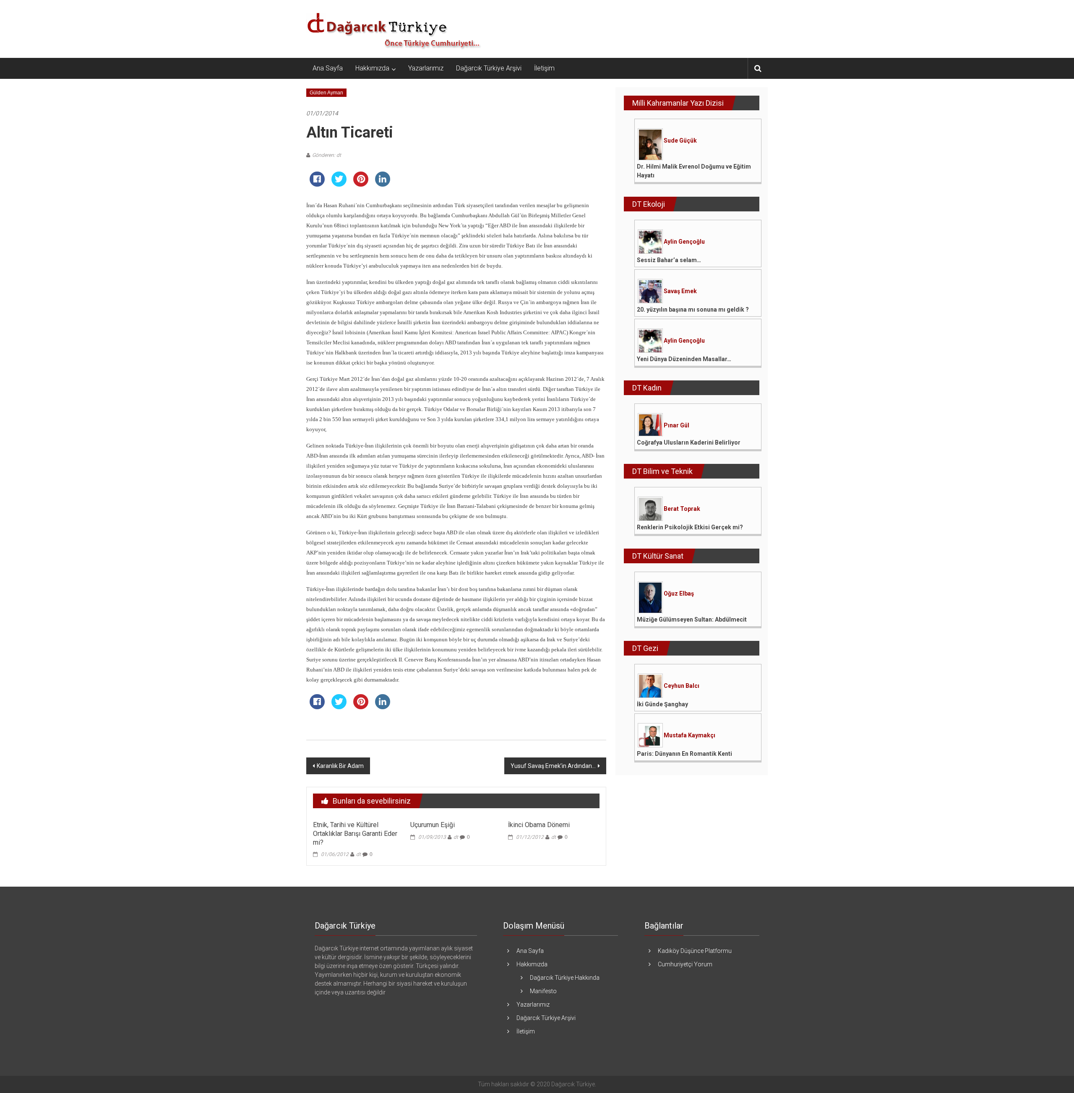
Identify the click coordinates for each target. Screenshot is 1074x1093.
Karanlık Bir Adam (340, 765)
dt (358, 854)
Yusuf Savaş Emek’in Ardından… (553, 765)
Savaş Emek (680, 291)
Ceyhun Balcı (681, 685)
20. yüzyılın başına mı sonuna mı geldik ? (693, 309)
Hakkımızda (372, 68)
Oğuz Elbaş (679, 593)
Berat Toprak (682, 508)
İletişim (544, 68)
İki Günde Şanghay (662, 704)
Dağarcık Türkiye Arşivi (488, 68)
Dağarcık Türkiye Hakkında (565, 977)
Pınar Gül (676, 425)
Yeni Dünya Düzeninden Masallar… (684, 359)
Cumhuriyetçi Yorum (685, 964)
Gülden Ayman (326, 93)
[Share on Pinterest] (360, 184)
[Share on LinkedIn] (382, 184)
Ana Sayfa (328, 68)
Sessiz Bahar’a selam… (669, 260)
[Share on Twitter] (339, 184)
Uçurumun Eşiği (432, 825)
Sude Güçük (680, 140)
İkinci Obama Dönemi (539, 825)
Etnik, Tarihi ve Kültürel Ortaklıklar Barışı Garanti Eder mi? (355, 833)
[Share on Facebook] (317, 184)
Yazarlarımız (425, 68)
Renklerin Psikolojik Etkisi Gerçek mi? (690, 527)
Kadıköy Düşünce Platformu (695, 950)
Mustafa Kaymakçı (689, 735)
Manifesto (543, 991)
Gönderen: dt (326, 155)
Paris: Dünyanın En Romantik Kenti (684, 753)
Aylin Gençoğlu (684, 241)
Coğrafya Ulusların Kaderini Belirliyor (688, 442)
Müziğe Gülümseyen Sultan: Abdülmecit (692, 619)
